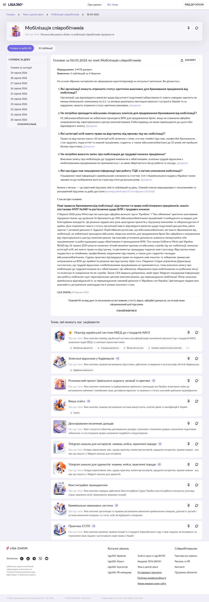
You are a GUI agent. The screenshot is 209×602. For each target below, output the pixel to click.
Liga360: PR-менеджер (119, 572)
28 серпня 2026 (19, 78)
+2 (117, 358)
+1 (160, 444)
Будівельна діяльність (83, 370)
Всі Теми (112, 4)
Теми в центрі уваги (147, 566)
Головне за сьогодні (21, 67)
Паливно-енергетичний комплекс (166, 348)
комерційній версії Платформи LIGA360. (131, 191)
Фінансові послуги (135, 348)
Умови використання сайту (151, 583)
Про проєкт (95, 4)
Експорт (190, 60)
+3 (159, 464)
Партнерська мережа (186, 555)
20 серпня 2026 (19, 119)
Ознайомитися (126, 310)
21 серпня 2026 (19, 114)
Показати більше (26, 124)
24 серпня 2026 (19, 98)
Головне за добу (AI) (20, 48)
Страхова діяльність (110, 348)
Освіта (76, 412)
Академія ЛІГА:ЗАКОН (149, 561)
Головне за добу (19, 59)
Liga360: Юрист (116, 561)
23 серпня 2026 (19, 104)
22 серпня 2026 (19, 109)
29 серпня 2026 (19, 72)
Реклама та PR (182, 561)
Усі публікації (45, 48)
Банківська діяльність (83, 348)
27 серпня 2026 (19, 83)
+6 (88, 401)
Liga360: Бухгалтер (118, 566)
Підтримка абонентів (186, 572)
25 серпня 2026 (19, 93)
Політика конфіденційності (151, 578)
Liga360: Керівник (117, 555)
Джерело (135, 105)
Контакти (180, 566)
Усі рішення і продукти (149, 572)
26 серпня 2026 (19, 88)
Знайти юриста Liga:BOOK (151, 555)
